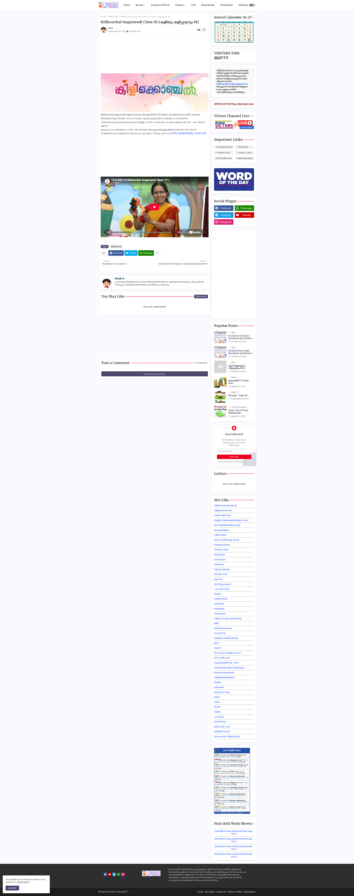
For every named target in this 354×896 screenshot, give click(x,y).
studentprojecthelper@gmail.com (232, 84)
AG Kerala (219, 717)
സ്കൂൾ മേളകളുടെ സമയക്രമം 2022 (236, 366)
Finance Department (224, 672)
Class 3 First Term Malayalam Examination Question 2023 (240, 411)
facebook (225, 208)
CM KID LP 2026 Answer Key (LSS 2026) (229, 766)
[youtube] (109, 874)
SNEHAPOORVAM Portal (226, 638)
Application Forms (223, 510)
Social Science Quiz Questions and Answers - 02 (241, 352)
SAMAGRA (219, 604)
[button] (252, 5)
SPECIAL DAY (220, 574)
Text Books (226, 5)
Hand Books (208, 5)
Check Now (22, 882)
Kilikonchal (113, 16)
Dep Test (218, 579)
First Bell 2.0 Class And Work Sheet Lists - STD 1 (234, 832)
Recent (139, 5)
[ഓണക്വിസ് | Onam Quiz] (220, 381)
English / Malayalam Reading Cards (231, 520)
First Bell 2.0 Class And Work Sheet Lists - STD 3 (234, 847)
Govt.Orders (220, 559)
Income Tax (220, 633)
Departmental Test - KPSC (226, 663)
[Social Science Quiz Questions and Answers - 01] (220, 337)
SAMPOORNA (220, 599)
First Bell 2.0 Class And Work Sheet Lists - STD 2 (234, 840)
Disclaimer (250, 891)
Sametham (219, 609)
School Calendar (222, 569)
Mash (118, 278)
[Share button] (157, 253)
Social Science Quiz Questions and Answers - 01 (241, 337)
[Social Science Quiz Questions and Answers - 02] (220, 352)
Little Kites (219, 687)
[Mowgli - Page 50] (220, 396)
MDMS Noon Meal (223, 628)
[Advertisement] (155, 54)
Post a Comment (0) (154, 374)
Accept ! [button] (12, 888)
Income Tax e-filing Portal (227, 736)
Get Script (223, 813)
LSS (193, 5)
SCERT (217, 707)
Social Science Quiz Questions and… (229, 772)
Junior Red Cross (222, 726)
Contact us (221, 891)
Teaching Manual (224, 147)
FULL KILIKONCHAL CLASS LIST (189, 133)
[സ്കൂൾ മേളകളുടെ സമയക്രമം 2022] (220, 367)
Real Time (231, 813)
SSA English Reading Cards (227, 525)
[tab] (127, 5)
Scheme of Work (222, 545)
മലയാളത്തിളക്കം (221, 530)
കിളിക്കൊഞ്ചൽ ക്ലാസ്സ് (225, 505)
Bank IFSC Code (222, 692)
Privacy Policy (235, 891)
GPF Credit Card (222, 658)
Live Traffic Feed (232, 750)
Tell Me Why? (220, 535)
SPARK (217, 594)
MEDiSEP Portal (222, 731)
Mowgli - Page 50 (238, 395)
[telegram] (114, 874)
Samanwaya (220, 613)
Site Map (209, 891)
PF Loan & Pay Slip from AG (227, 653)
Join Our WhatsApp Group (226, 540)
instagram (225, 222)
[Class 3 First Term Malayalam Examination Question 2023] (220, 411)
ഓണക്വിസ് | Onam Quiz (238, 381)
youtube (246, 215)
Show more (201, 296)
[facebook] (105, 874)
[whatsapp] (118, 874)
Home (126, 5)
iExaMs (217, 682)
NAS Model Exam (224, 158)
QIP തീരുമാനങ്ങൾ (222, 584)
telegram (225, 215)
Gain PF (218, 648)
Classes (179, 5)
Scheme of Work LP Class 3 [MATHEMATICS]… (232, 789)
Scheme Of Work (160, 5)
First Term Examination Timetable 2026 (234, 802)
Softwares (244, 5)
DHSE (217, 697)
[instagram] (123, 874)
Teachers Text (223, 152)
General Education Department (229, 667)
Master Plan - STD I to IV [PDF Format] (231, 760)
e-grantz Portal (221, 589)
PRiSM (217, 712)
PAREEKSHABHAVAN (224, 677)
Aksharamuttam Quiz (246, 158)
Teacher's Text (221, 549)
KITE (216, 643)
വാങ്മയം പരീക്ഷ (245, 152)
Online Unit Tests (222, 515)
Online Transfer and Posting (228, 618)
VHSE (216, 702)
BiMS (216, 623)
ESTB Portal (220, 721)
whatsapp (246, 208)
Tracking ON (240, 813)
